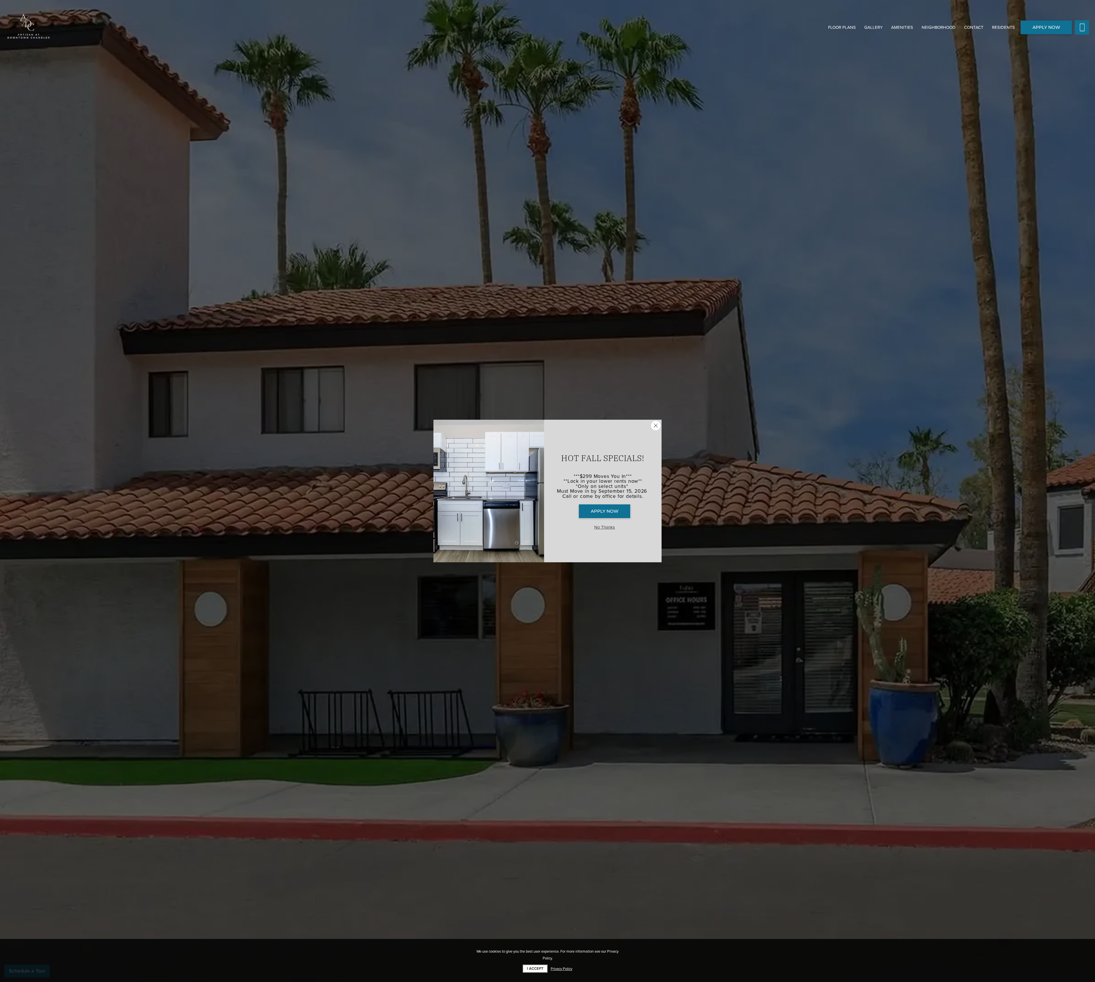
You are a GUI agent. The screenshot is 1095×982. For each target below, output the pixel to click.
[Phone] (1082, 27)
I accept (535, 968)
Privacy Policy (561, 969)
